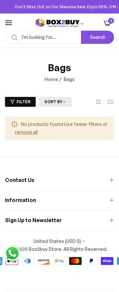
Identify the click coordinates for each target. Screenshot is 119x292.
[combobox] (59, 37)
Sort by (53, 101)
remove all (26, 132)
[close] (114, 7)
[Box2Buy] (60, 22)
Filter (23, 101)
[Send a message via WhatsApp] (12, 253)
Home (51, 79)
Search (97, 37)
